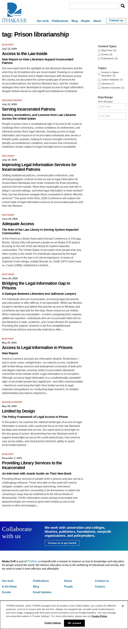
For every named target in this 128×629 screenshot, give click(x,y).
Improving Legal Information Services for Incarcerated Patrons (39, 167)
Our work (43, 21)
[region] (64, 614)
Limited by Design (18, 411)
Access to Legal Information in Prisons (37, 347)
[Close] (122, 606)
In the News (9, 586)
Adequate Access (18, 224)
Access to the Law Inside (24, 53)
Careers (100, 586)
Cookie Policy (99, 616)
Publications (60, 21)
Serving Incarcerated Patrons (28, 109)
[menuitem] (42, 21)
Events (6, 592)
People (85, 21)
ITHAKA (32, 561)
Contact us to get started (62, 543)
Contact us (116, 20)
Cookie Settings (52, 623)
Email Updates (42, 592)
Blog (75, 21)
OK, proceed (74, 623)
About (97, 21)
